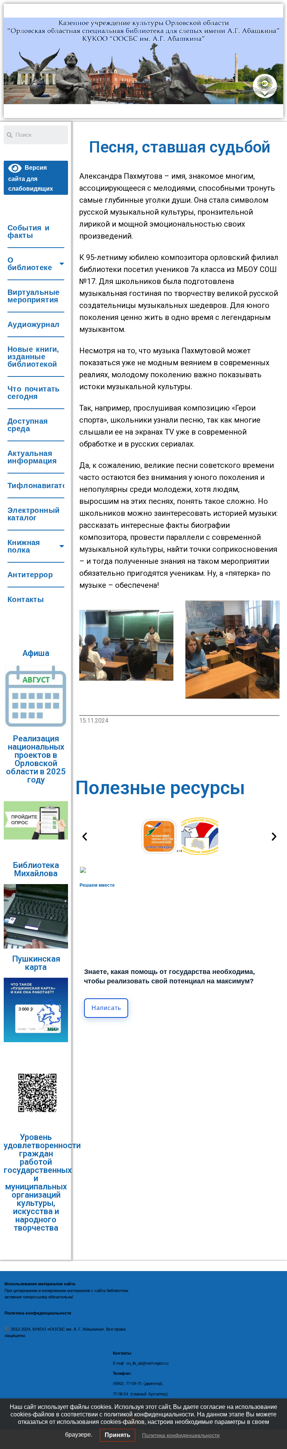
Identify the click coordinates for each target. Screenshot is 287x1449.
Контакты (25, 599)
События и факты (28, 231)
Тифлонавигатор (35, 485)
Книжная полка (23, 546)
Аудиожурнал (33, 324)
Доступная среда (27, 425)
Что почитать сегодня (33, 392)
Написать (106, 1008)
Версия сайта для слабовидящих (30, 177)
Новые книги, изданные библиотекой (33, 356)
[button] (84, 836)
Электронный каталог (33, 514)
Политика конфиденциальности (181, 1435)
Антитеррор (30, 575)
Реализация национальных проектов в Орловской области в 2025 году (36, 759)
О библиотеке (29, 264)
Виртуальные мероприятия (33, 296)
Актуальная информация (32, 457)
